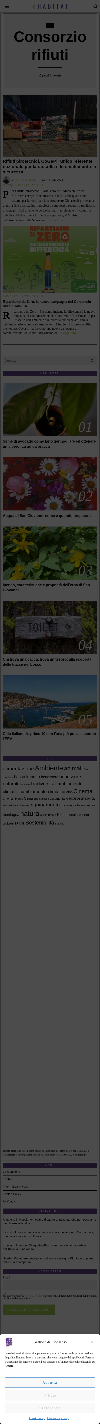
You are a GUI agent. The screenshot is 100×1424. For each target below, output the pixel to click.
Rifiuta (50, 1395)
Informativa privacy (58, 1418)
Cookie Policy (37, 1418)
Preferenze (50, 1408)
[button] (93, 1342)
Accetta (50, 1382)
